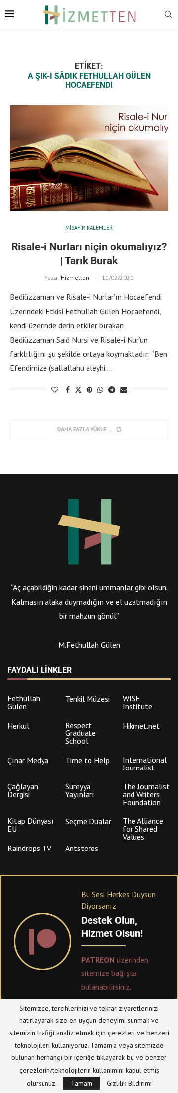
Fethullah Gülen (23, 702)
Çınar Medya (27, 760)
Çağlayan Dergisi (22, 790)
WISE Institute (137, 702)
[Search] (168, 15)
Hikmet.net (141, 725)
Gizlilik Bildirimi (129, 1083)
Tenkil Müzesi (87, 699)
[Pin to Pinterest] (89, 389)
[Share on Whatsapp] (100, 389)
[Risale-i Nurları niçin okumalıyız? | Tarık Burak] (89, 157)
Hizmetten (75, 277)
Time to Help (87, 760)
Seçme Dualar (88, 821)
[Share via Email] (123, 389)
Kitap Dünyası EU (30, 825)
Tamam (81, 1083)
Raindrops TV (29, 848)
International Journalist (145, 763)
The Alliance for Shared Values (143, 829)
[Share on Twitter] (78, 389)
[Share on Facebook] (68, 389)
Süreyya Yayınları (79, 790)
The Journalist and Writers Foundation (146, 794)
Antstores (81, 848)
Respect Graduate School (80, 733)
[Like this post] (54, 389)
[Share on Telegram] (111, 389)
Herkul (18, 725)
